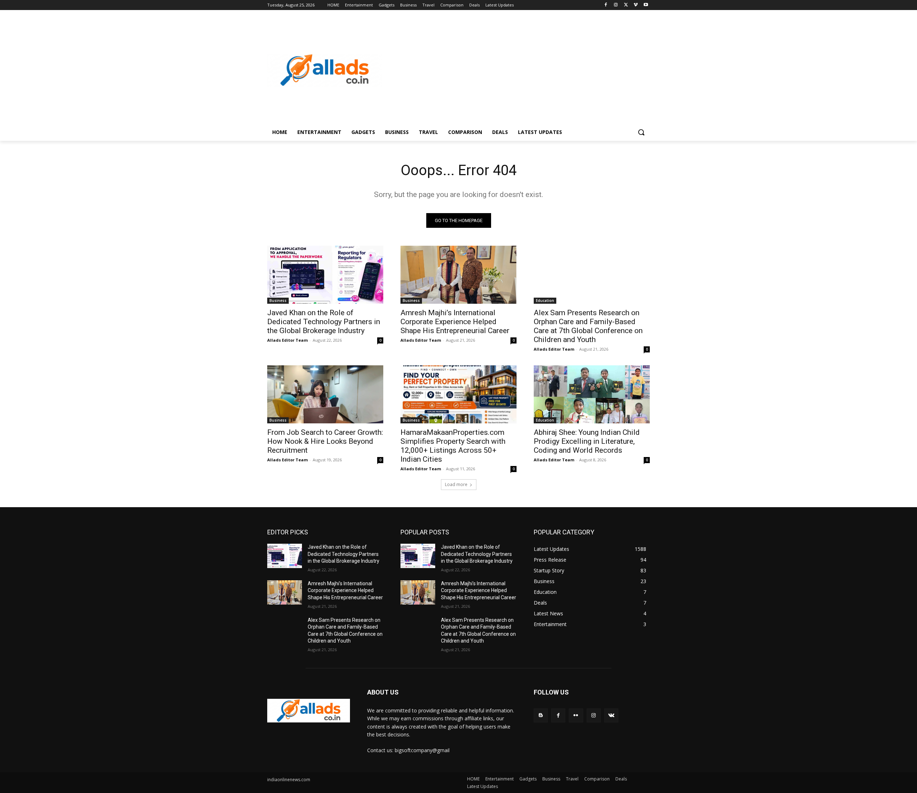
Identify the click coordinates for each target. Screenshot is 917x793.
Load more (456, 484)
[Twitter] (626, 5)
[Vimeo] (636, 5)
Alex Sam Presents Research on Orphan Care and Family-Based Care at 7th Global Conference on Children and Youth (588, 326)
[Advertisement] (516, 70)
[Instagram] (616, 5)
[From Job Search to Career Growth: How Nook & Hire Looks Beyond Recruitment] (325, 394)
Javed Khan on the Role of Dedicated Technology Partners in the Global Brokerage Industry (323, 321)
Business (278, 300)
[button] (641, 132)
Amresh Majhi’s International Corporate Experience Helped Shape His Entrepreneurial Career (454, 321)
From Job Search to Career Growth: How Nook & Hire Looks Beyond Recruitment (325, 441)
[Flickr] (576, 715)
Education (545, 300)
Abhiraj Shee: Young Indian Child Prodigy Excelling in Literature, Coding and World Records (587, 441)
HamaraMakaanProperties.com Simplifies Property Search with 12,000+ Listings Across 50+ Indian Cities (452, 445)
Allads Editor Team (287, 340)
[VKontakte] (611, 715)
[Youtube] (646, 5)
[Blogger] (541, 715)
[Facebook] (606, 5)
